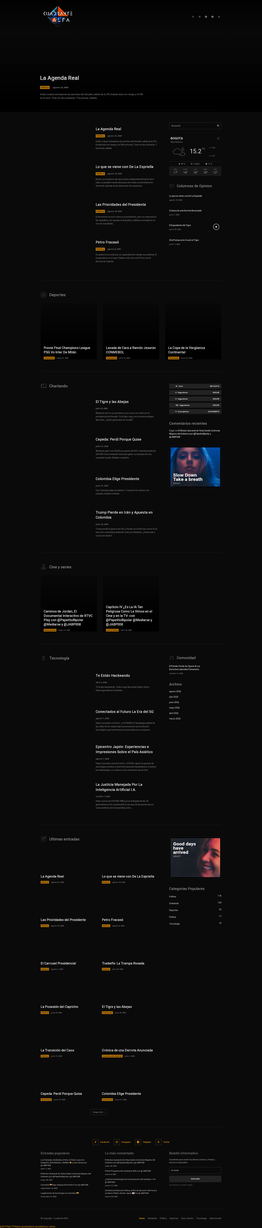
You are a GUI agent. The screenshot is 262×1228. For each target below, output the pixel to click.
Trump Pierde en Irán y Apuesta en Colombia (124, 515)
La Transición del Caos (57, 1050)
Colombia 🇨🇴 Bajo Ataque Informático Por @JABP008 (64, 1184)
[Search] (218, 125)
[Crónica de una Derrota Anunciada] (216, 212)
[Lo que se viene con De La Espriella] (65, 176)
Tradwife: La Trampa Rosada (123, 963)
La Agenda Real (59, 78)
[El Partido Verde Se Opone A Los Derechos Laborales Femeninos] (216, 669)
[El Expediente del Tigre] (216, 226)
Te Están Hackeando (113, 675)
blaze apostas (22, 1226)
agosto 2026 (175, 691)
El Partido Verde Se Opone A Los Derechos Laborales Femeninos (184, 668)
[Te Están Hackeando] (65, 683)
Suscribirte (213, 411)
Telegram (147, 1142)
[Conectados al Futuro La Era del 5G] (65, 720)
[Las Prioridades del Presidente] (65, 214)
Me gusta (214, 386)
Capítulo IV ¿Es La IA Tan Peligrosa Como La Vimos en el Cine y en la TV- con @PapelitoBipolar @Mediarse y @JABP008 (129, 616)
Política (45, 87)
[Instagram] (199, 16)
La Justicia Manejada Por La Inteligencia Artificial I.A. (119, 787)
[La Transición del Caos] (68, 1033)
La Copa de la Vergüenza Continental (186, 350)
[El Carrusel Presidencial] (68, 946)
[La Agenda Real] (131, 56)
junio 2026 (174, 702)
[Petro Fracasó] (65, 251)
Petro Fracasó (107, 242)
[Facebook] (96, 1142)
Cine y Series (50, 630)
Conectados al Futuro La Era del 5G (125, 711)
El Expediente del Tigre (180, 225)
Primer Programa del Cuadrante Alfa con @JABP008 (128, 1170)
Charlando (49, 358)
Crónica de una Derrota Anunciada (185, 210)
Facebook (104, 1142)
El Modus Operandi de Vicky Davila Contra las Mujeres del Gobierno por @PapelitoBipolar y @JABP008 (194, 434)
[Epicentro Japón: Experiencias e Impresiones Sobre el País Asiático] (65, 758)
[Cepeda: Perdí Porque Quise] (65, 448)
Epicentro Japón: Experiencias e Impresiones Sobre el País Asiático (124, 749)
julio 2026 (173, 697)
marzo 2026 (175, 718)
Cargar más (98, 1112)
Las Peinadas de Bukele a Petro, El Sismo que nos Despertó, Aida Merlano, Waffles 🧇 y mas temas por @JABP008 (64, 1162)
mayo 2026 (174, 707)
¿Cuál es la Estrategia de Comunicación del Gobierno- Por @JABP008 (130, 1180)
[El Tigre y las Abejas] (65, 410)
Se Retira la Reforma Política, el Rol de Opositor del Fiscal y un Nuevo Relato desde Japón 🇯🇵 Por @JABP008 (131, 1192)
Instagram (126, 1142)
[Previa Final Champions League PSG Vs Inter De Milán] (69, 331)
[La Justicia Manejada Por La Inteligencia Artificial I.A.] (65, 796)
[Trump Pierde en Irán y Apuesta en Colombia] (65, 524)
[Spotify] (205, 16)
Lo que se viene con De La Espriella (124, 166)
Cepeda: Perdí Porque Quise (118, 439)
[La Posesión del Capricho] (68, 989)
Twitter (166, 1142)
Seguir (216, 392)
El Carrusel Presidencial (58, 963)
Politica (100, 173)
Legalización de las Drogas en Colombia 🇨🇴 (60, 1193)
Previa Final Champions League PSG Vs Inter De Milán (67, 350)
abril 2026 (173, 713)
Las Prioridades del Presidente (121, 204)
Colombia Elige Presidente (117, 479)
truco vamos (49, 1226)
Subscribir (195, 1178)
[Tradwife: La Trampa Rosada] (129, 946)
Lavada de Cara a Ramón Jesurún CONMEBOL (131, 350)
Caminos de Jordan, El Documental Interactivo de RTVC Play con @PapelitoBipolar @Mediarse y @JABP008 (68, 618)
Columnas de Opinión (112, 1056)
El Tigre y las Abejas (112, 401)
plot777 (3, 1226)
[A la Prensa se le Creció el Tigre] (216, 241)
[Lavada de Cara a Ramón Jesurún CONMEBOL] (131, 331)
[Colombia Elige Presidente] (65, 486)
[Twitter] (218, 16)
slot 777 (11, 1226)
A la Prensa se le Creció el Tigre (184, 240)
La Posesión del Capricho (59, 1006)
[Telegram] (212, 16)
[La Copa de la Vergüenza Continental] (193, 331)
